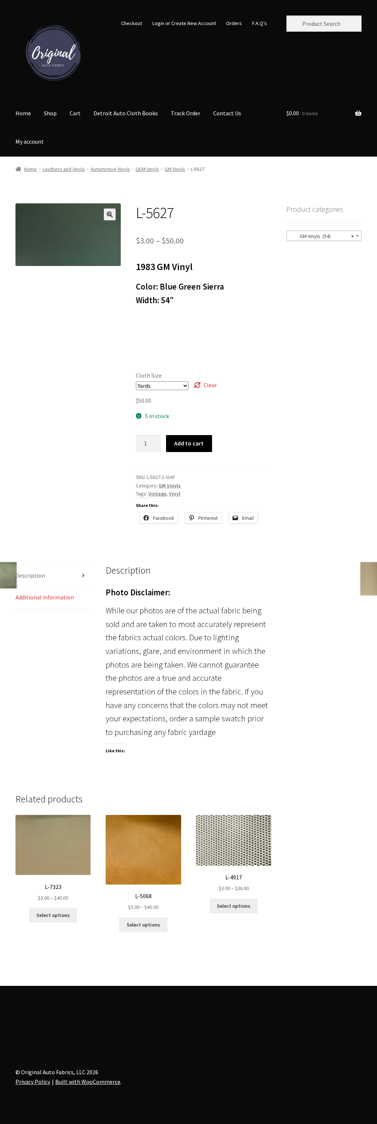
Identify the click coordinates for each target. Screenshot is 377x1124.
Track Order (185, 113)
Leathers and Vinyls (64, 169)
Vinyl (174, 493)
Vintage (157, 493)
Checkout (131, 23)
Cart (75, 113)
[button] (110, 214)
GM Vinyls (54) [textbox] (322, 236)
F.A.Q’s (259, 23)
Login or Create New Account (184, 23)
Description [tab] (30, 575)
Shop (50, 113)
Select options (53, 915)
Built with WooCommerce (87, 1081)
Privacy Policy (32, 1081)
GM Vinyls (175, 169)
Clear (210, 385)
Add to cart (189, 443)
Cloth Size (149, 375)
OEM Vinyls (147, 169)
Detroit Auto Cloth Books (126, 113)
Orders (234, 23)
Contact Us (227, 113)
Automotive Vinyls (110, 169)
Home (23, 113)
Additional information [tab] (44, 597)
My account (29, 141)
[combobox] (324, 236)
